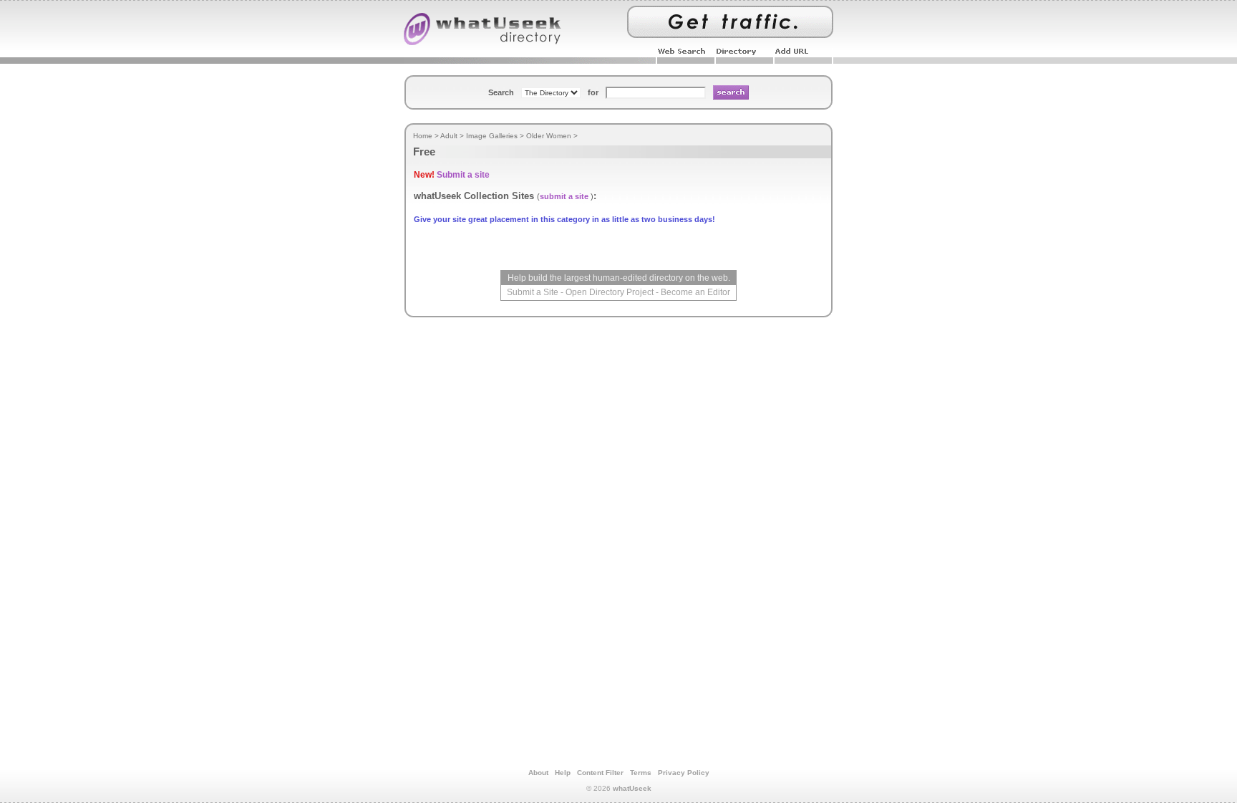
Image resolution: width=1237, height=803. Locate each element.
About (538, 772)
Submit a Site (532, 292)
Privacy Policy (683, 772)
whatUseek (632, 788)
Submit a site (463, 175)
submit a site (564, 196)
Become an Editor (695, 292)
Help (563, 772)
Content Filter (600, 772)
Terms (640, 772)
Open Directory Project (610, 292)
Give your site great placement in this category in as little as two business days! (564, 219)
